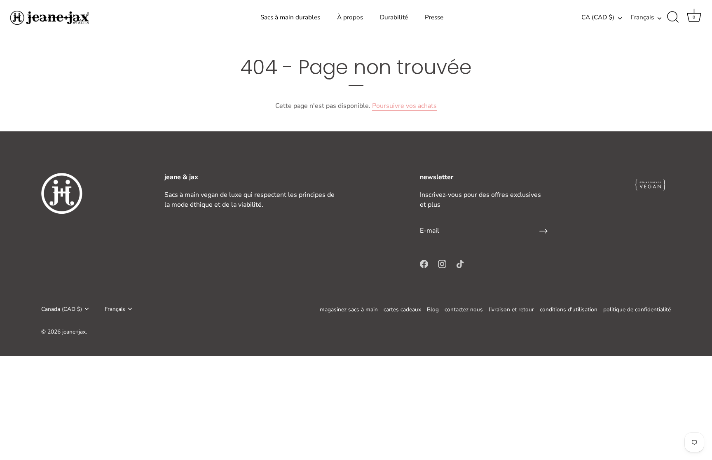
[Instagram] (442, 263)
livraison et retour (511, 309)
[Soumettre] (543, 230)
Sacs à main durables (290, 17)
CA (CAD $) (597, 17)
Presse (434, 17)
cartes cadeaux (402, 309)
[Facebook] (424, 263)
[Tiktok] (460, 263)
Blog (433, 309)
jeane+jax (74, 332)
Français (642, 17)
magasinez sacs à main (349, 309)
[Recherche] (673, 17)
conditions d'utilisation (568, 309)
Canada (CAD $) (61, 309)
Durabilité (394, 17)
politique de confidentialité (637, 309)
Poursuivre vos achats (404, 105)
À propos (350, 17)
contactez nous (464, 309)
